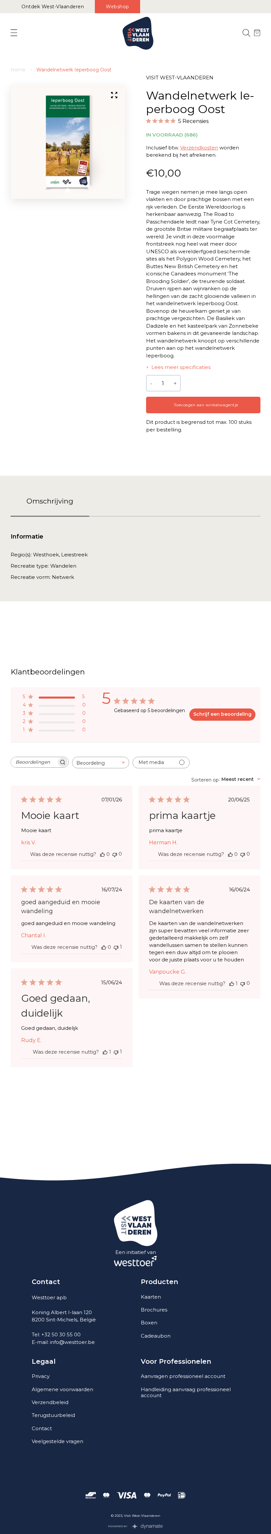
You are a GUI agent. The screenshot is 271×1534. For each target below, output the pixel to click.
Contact (42, 1428)
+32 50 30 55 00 (61, 1334)
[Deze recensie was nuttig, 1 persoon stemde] (231, 984)
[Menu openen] (14, 33)
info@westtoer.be (72, 1342)
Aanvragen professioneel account (183, 1376)
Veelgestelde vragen (57, 1441)
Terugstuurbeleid (53, 1415)
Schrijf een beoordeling (222, 714)
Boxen (149, 1322)
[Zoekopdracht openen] (246, 33)
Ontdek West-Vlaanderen (52, 7)
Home (18, 70)
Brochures (154, 1310)
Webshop (117, 7)
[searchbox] (34, 762)
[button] (68, 190)
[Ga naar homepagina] (138, 33)
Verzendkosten (199, 147)
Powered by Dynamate (135, 1526)
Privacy (41, 1376)
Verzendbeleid (50, 1402)
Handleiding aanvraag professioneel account (186, 1392)
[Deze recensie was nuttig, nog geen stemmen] (102, 854)
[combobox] (100, 762)
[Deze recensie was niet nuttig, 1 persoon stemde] (116, 947)
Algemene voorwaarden (62, 1389)
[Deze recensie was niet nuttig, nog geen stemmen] (114, 854)
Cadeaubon (156, 1336)
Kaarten (151, 1297)
